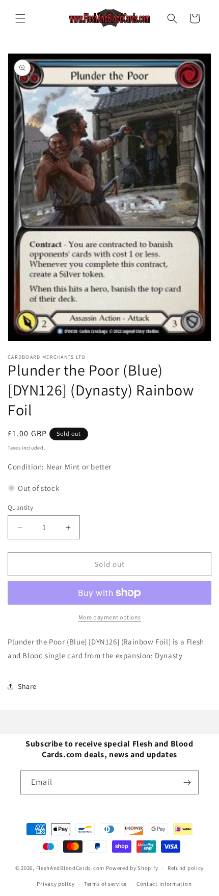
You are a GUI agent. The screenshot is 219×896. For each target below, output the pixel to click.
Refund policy (186, 868)
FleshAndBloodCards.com (70, 868)
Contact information (163, 883)
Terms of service (105, 883)
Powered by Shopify (132, 868)
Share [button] (27, 686)
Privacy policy (55, 883)
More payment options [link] (109, 617)
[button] (20, 18)
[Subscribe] (187, 782)
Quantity (20, 507)
